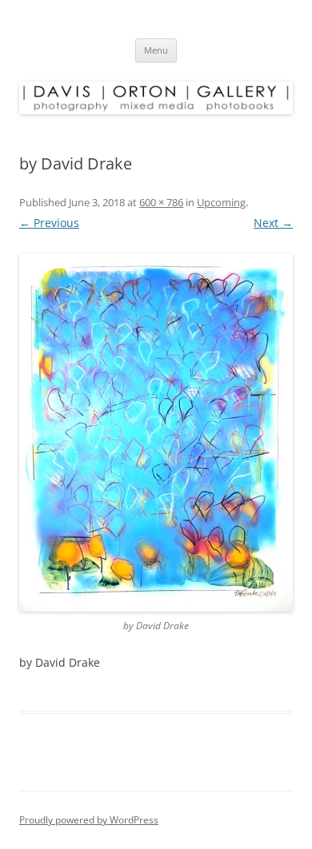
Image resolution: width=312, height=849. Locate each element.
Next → (273, 222)
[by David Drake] (156, 432)
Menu (156, 50)
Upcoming (221, 202)
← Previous (49, 222)
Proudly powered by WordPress (88, 820)
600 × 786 (161, 202)
